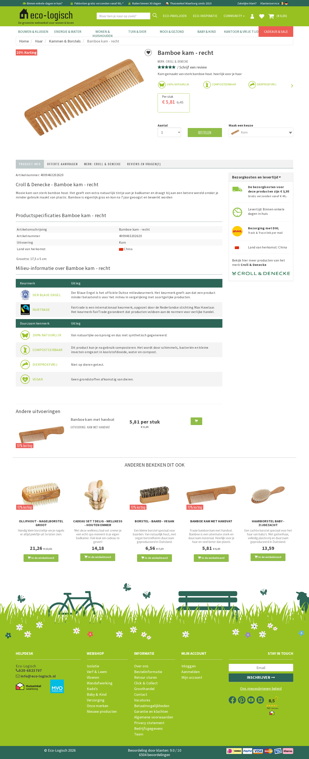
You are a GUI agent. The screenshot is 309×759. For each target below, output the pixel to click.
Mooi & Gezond (172, 31)
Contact (140, 694)
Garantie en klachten (151, 711)
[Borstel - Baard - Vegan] (154, 495)
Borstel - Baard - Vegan (154, 521)
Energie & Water (67, 31)
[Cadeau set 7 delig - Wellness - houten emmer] (98, 495)
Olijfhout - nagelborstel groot (41, 523)
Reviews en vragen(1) (144, 164)
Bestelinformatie (148, 671)
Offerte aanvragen (62, 164)
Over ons (141, 666)
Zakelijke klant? (247, 3)
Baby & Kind (206, 31)
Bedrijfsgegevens (148, 728)
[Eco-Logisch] (44, 14)
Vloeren (93, 677)
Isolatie (93, 666)
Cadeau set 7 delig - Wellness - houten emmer (97, 523)
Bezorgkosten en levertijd (255, 177)
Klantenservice (269, 3)
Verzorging (96, 700)
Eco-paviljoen (175, 16)
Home (24, 41)
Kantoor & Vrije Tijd (241, 31)
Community (233, 16)
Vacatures (142, 700)
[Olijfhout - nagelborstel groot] (41, 495)
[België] (282, 3)
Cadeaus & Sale (276, 31)
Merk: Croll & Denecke (102, 164)
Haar (39, 41)
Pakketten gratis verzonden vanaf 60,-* (99, 3)
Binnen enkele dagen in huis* (44, 3)
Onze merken (97, 706)
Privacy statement (149, 723)
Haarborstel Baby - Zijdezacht (268, 523)
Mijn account (191, 677)
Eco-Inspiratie (205, 16)
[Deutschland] (286, 3)
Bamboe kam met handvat (93, 419)
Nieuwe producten (102, 711)
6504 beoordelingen (154, 754)
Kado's (92, 688)
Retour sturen (145, 677)
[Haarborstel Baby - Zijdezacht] (268, 495)
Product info (30, 164)
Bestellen (204, 132)
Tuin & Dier (137, 31)
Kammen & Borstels (65, 41)
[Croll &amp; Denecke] (261, 272)
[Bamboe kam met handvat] (41, 434)
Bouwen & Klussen (33, 31)
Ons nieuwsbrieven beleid (261, 688)
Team (139, 734)
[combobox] (261, 132)
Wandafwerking (100, 683)
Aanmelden (190, 671)
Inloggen (188, 666)
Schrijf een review (193, 67)
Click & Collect (146, 683)
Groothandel (144, 688)
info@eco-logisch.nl (38, 676)
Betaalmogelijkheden (151, 706)
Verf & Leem (97, 671)
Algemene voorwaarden (153, 717)
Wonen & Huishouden (102, 33)
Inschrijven (259, 677)
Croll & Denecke (177, 61)
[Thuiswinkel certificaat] (28, 686)
